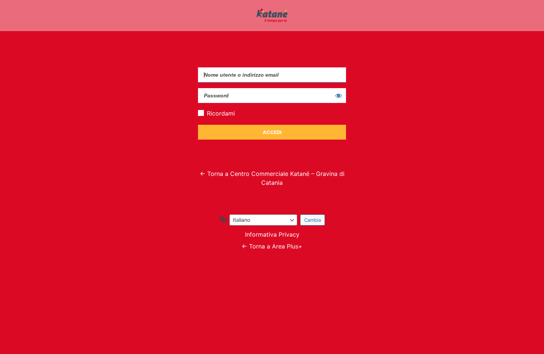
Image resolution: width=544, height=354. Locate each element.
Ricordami (221, 113)
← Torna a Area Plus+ (272, 246)
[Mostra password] (338, 95)
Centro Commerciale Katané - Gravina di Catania (272, 15)
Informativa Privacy (272, 234)
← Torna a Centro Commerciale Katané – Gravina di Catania (272, 178)
